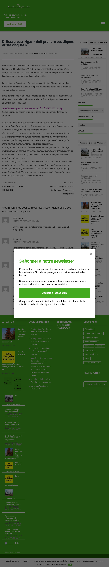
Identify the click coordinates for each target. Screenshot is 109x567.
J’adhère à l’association (54, 292)
